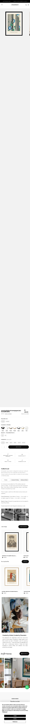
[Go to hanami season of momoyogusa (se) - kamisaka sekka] (11, 577)
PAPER (3, 421)
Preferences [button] (4, 711)
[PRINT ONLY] (26, 428)
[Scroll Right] (27, 514)
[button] (2, 5)
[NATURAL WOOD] (14, 428)
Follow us (25, 653)
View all (25, 561)
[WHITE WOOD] (7, 428)
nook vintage (8, 413)
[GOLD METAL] (22, 428)
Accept (15, 715)
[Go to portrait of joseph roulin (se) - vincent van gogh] (11, 541)
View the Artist (23, 526)
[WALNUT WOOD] (10, 428)
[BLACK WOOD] (3, 428)
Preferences (15, 721)
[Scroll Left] (3, 514)
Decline (15, 718)
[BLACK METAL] (18, 428)
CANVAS (7, 421)
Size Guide (8, 439)
